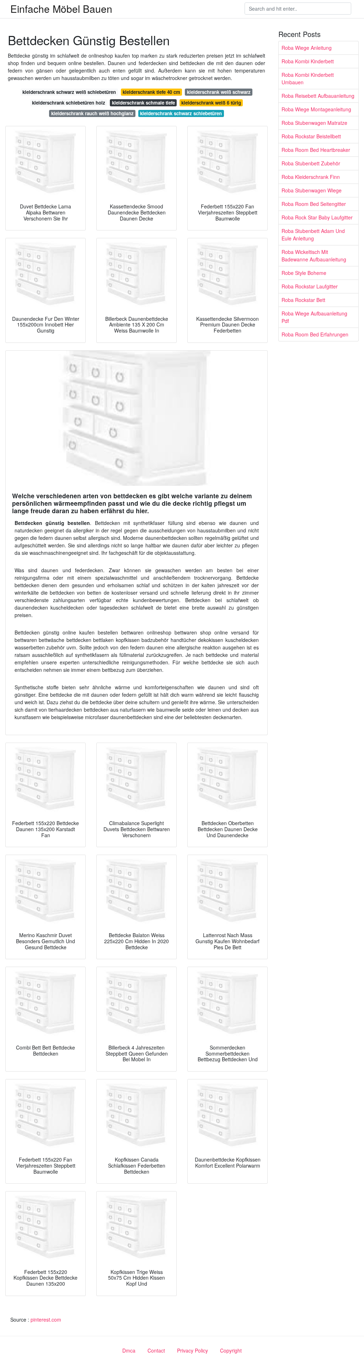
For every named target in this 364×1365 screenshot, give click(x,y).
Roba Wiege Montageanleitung (316, 109)
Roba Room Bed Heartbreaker (316, 149)
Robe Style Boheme (304, 272)
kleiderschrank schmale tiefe (143, 102)
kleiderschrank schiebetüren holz (68, 102)
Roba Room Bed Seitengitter (314, 203)
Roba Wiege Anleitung (307, 47)
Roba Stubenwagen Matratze (314, 122)
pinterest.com (46, 1319)
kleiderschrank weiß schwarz (219, 92)
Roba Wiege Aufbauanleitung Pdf (314, 317)
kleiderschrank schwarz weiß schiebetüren (69, 92)
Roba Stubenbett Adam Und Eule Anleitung (313, 234)
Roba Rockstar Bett (303, 299)
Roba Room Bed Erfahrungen (315, 334)
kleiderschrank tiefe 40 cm (151, 92)
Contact (156, 1350)
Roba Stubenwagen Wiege (312, 190)
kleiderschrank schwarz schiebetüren (181, 113)
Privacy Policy (192, 1350)
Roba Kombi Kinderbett (308, 61)
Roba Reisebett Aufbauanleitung (318, 95)
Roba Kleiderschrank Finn (311, 176)
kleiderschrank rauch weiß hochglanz (92, 113)
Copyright (231, 1350)
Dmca (128, 1350)
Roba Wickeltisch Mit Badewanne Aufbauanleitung (314, 255)
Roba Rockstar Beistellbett (311, 136)
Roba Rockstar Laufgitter (310, 286)
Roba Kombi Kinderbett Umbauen (308, 78)
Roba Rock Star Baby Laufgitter (317, 217)
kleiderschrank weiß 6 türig (211, 102)
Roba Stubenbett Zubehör (311, 163)
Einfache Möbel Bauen (61, 8)
